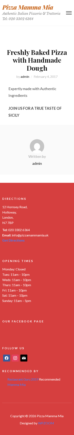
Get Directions (13, 240)
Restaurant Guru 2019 (22, 379)
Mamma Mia (16, 384)
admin (25, 76)
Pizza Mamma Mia (27, 7)
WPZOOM (46, 423)
